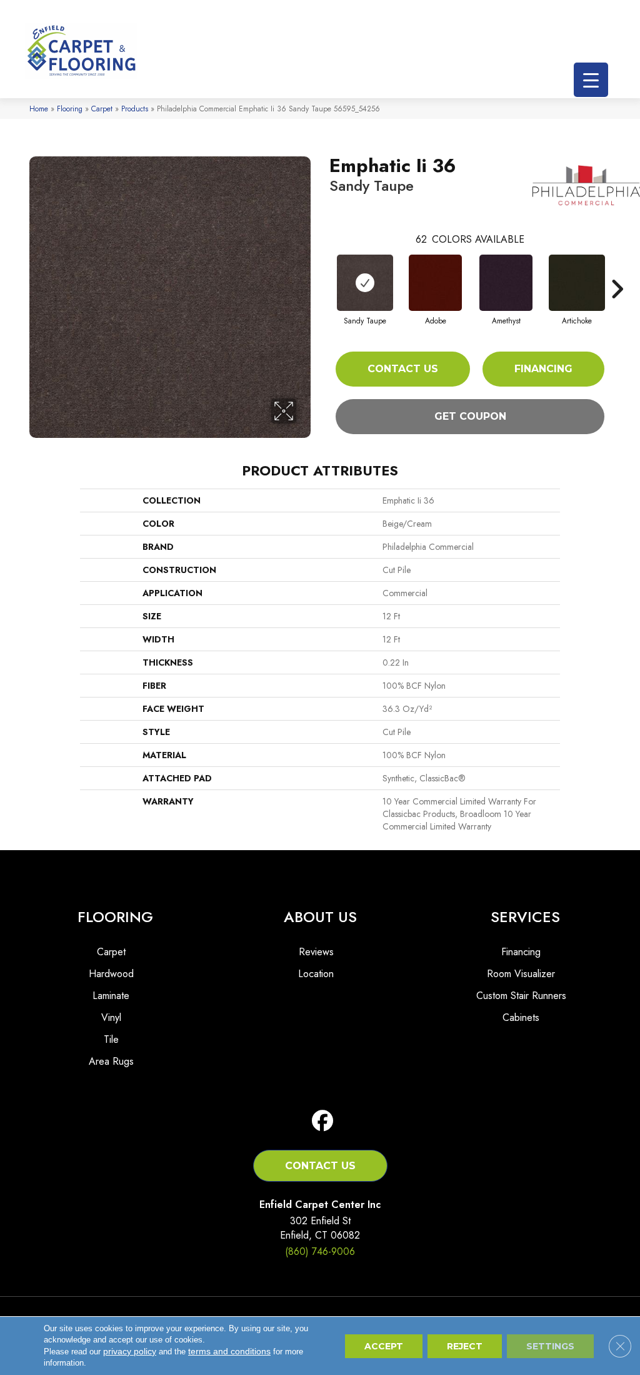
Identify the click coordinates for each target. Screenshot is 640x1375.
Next (617, 270)
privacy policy (129, 1351)
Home (38, 108)
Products (134, 108)
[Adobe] (435, 282)
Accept (383, 1346)
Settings (550, 1346)
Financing (543, 369)
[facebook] (322, 1121)
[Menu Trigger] (591, 80)
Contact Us (403, 369)
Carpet (101, 108)
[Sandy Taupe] (365, 282)
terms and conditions (229, 1351)
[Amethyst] (506, 282)
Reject (464, 1346)
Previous (323, 270)
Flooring (69, 108)
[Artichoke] (577, 282)
